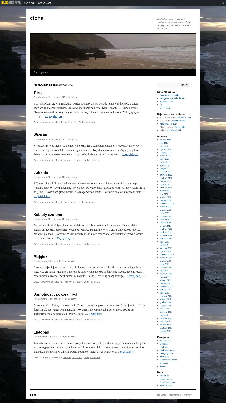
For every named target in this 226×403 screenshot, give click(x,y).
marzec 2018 (165, 276)
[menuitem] (11, 3)
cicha (37, 17)
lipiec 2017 (164, 292)
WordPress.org (166, 385)
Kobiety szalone (48, 214)
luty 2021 (164, 193)
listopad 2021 (165, 181)
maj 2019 (164, 244)
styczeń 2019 (165, 251)
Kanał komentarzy (167, 382)
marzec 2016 (165, 321)
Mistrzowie (165, 356)
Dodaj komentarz (87, 121)
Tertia (39, 92)
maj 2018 (164, 270)
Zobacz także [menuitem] (44, 2)
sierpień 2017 (165, 289)
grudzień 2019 (166, 228)
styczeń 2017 (165, 299)
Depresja (163, 343)
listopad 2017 (165, 283)
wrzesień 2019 (166, 235)
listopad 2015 (165, 330)
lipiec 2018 (164, 264)
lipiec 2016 (164, 308)
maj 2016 (164, 315)
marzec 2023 (165, 161)
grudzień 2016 (166, 302)
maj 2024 (164, 146)
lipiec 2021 (164, 184)
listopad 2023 (165, 152)
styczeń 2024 (165, 149)
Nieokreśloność (178, 120)
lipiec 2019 (164, 241)
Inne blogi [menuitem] (28, 2)
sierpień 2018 (165, 260)
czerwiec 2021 (166, 187)
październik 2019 (167, 232)
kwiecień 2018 (166, 273)
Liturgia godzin (70, 121)
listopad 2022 (165, 168)
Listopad (41, 332)
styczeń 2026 (165, 139)
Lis (161, 104)
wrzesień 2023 (166, 155)
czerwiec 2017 (166, 295)
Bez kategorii (165, 340)
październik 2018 (167, 254)
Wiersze (163, 366)
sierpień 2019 (165, 238)
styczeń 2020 (165, 225)
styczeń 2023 (165, 165)
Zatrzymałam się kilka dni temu (173, 98)
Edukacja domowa (167, 350)
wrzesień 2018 (166, 257)
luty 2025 (164, 142)
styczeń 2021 (165, 197)
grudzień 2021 (166, 177)
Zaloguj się (164, 375)
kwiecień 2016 (166, 318)
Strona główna (41, 72)
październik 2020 (167, 203)
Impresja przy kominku (169, 95)
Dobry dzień (165, 107)
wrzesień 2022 (166, 171)
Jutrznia (41, 172)
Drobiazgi (164, 346)
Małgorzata (164, 123)
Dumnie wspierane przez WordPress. (176, 394)
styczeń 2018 (165, 279)
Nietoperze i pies (167, 101)
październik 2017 (167, 286)
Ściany (174, 123)
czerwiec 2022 (166, 174)
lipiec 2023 (164, 158)
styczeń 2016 (165, 324)
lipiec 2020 (164, 213)
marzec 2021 (165, 190)
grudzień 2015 (166, 327)
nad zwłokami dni (173, 130)
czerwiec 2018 (166, 267)
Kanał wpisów (166, 378)
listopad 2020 (165, 200)
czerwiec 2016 (166, 311)
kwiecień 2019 (166, 248)
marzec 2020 (165, 222)
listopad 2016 (165, 305)
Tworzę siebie (180, 126)
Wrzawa (40, 134)
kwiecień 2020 (166, 219)
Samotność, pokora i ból (55, 294)
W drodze (164, 362)
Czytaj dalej (53, 116)
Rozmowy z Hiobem (72, 159)
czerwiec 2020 (166, 216)
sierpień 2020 (165, 209)
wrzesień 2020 (166, 206)
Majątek (40, 256)
